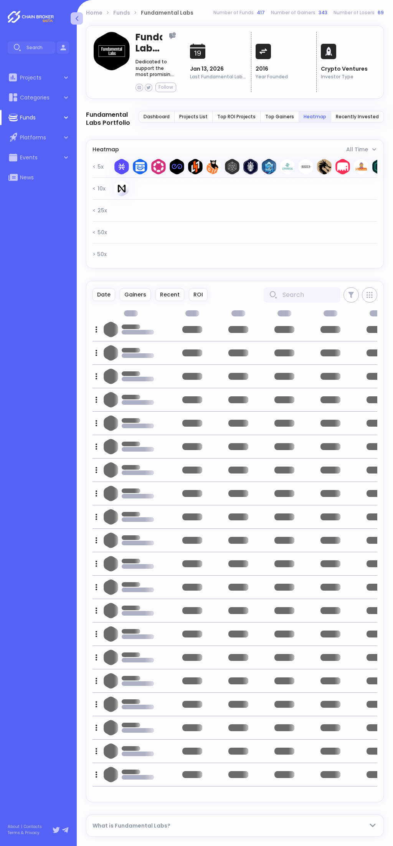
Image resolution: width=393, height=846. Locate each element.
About (14, 826)
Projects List (193, 116)
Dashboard (157, 116)
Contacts (33, 826)
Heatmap (315, 116)
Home (94, 12)
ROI (198, 294)
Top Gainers (279, 116)
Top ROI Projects (236, 116)
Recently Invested (357, 116)
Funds (121, 12)
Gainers (135, 294)
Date (104, 294)
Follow (166, 87)
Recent (170, 294)
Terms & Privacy (24, 833)
